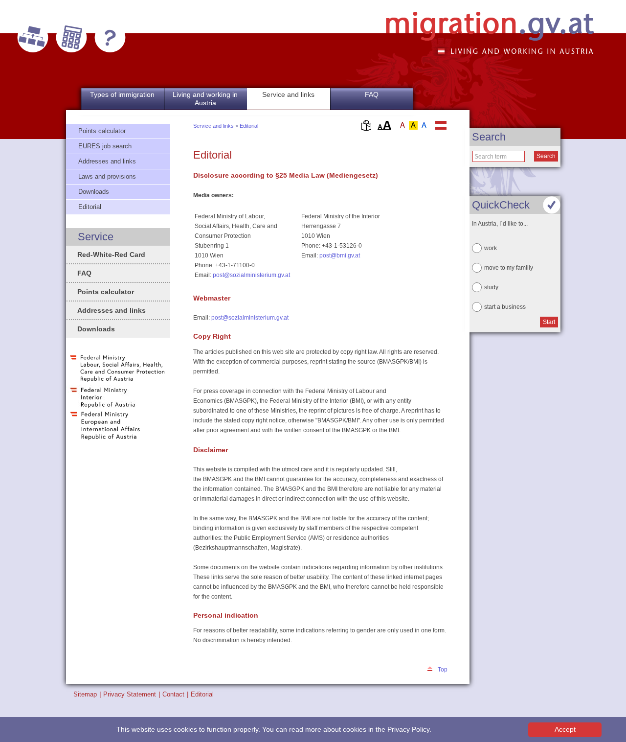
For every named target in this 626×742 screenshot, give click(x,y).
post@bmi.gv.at (339, 255)
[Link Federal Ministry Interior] (102, 407)
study (491, 287)
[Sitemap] (32, 37)
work (490, 248)
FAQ (372, 94)
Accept (565, 729)
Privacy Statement (129, 694)
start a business (505, 306)
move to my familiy (508, 267)
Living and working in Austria (205, 99)
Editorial (249, 126)
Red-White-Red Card (111, 254)
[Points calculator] (71, 37)
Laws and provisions (107, 176)
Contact (173, 694)
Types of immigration (122, 94)
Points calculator (102, 131)
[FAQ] (110, 37)
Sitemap (85, 694)
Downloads (93, 191)
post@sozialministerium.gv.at (251, 275)
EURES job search (105, 146)
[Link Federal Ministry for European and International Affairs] (105, 439)
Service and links (213, 126)
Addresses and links (107, 161)
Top (442, 669)
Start (549, 322)
